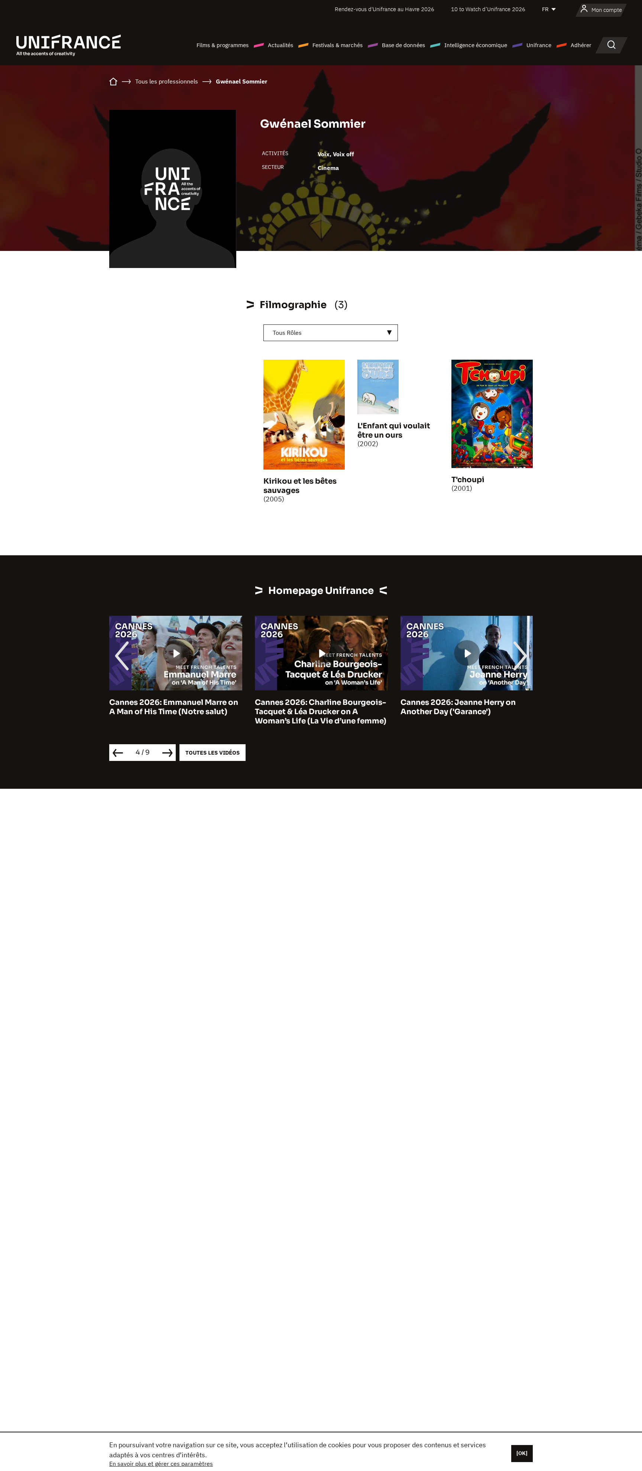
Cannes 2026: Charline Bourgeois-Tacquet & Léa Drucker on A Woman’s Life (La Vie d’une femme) (320, 712)
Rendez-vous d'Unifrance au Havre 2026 (384, 9)
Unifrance (538, 45)
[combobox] (330, 332)
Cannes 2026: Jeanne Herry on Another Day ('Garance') (458, 707)
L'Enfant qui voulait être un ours (393, 430)
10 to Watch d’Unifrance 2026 (488, 9)
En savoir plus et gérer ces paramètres (161, 1463)
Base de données (403, 45)
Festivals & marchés (337, 45)
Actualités (280, 45)
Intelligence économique (475, 45)
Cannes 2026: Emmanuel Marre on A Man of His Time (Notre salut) (173, 707)
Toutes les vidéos (212, 752)
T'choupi (467, 479)
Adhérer (581, 45)
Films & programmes (223, 45)
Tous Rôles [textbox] (287, 332)
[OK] (522, 1453)
